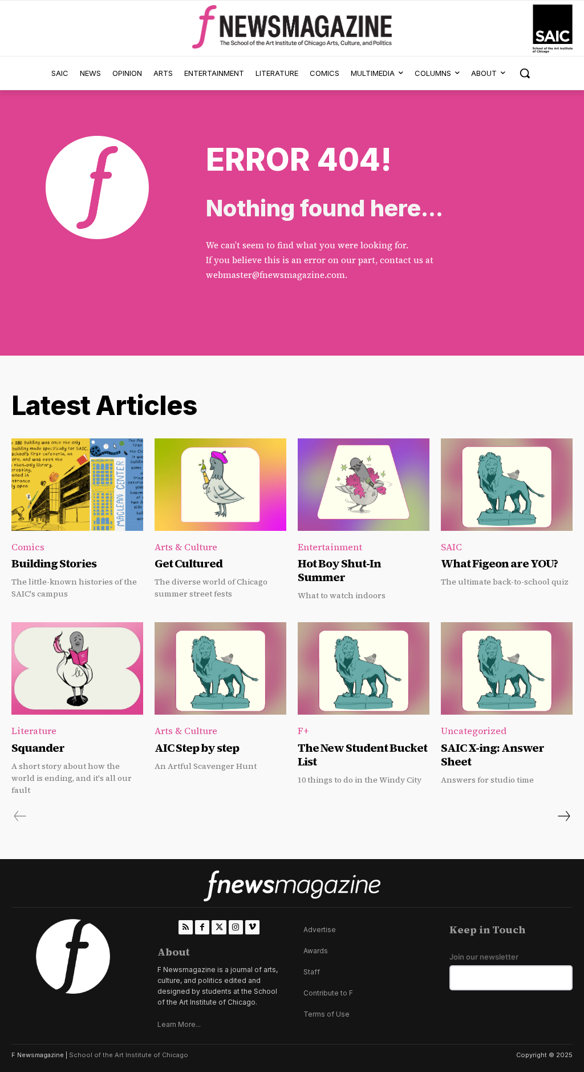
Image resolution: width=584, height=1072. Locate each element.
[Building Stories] (77, 484)
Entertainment (330, 547)
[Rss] (186, 927)
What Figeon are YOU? (499, 563)
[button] (524, 73)
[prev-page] (20, 816)
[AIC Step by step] (220, 668)
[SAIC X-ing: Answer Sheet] (507, 668)
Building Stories (53, 563)
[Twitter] (219, 927)
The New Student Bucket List (362, 754)
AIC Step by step (197, 748)
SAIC (451, 547)
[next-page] (563, 816)
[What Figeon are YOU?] (507, 484)
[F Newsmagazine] (553, 29)
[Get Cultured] (220, 484)
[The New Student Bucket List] (363, 668)
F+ (303, 730)
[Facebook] (202, 927)
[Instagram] (236, 927)
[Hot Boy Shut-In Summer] (363, 484)
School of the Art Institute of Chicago (128, 1055)
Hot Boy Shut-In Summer (339, 570)
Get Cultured (188, 563)
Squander (37, 748)
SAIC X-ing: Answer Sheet (492, 754)
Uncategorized (473, 730)
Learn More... (179, 1024)
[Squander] (77, 668)
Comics (27, 547)
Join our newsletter (483, 957)
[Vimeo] (252, 927)
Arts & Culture (186, 547)
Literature (33, 730)
